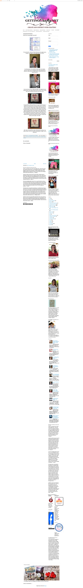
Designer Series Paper (52, 205)
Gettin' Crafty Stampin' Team (53, 207)
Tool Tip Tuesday (51, 218)
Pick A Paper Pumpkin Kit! (39, 31)
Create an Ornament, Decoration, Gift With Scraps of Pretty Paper (54, 54)
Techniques (51, 217)
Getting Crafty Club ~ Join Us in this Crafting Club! (29, 31)
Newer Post (25, 163)
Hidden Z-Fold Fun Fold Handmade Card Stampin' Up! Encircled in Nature (56, 416)
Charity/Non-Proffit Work (29, 136)
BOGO (50, 199)
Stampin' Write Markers (52, 215)
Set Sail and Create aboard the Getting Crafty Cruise (55, 407)
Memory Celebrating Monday (53, 209)
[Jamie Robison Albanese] (51, 524)
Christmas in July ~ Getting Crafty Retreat (56, 399)
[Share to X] (42, 135)
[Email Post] (39, 135)
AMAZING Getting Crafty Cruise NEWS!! (53, 65)
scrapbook (42, 136)
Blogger (45, 585)
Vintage (50, 221)
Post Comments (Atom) (30, 165)
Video (50, 219)
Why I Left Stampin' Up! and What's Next (56, 375)
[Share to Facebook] (43, 135)
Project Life (51, 212)
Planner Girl (51, 211)
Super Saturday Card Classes (53, 55)
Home (35, 163)
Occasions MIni (38, 136)
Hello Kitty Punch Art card (55, 350)
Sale (49, 214)
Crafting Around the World (46, 31)
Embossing (34, 136)
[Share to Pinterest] (44, 135)
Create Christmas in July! (56, 382)
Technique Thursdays (52, 216)
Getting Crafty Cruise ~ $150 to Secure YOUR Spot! (56, 390)
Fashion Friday (51, 206)
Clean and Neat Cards (52, 204)
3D (49, 198)
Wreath (50, 222)
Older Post (44, 163)
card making (51, 223)
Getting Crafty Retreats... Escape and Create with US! (54, 57)
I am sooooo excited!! (52, 52)
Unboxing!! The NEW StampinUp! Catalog (55, 366)
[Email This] (41, 135)
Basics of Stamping (52, 200)
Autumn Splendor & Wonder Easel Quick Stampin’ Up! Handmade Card (53, 50)
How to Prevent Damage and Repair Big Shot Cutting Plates (56, 342)
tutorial (50, 224)
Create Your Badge (50, 525)
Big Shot (50, 201)
